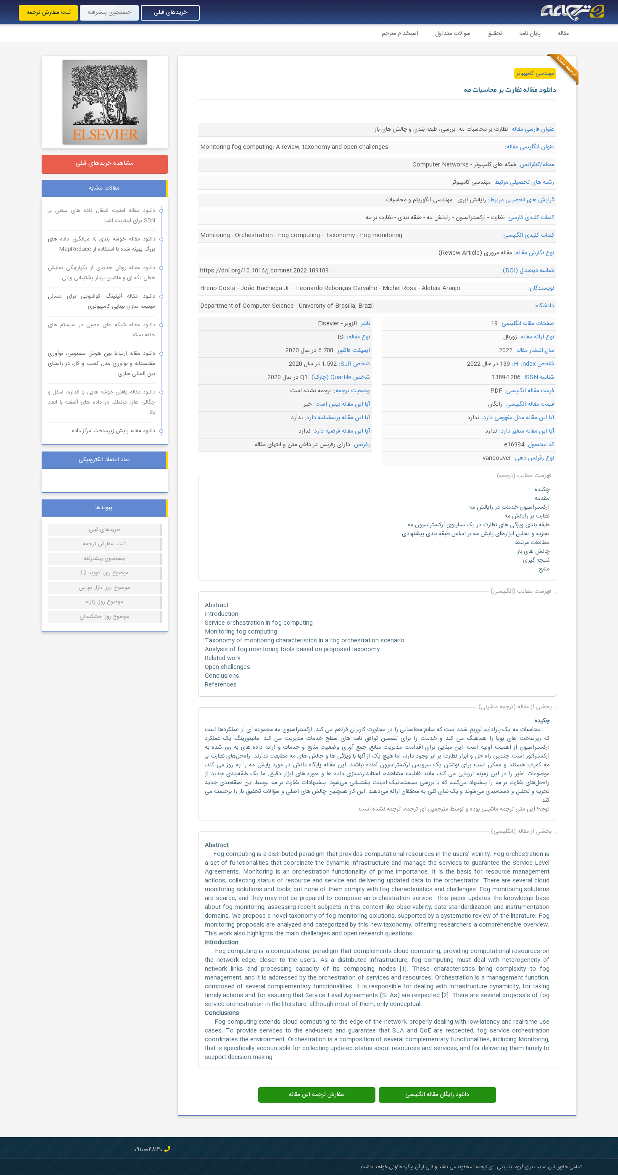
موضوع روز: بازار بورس (104, 587)
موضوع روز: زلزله (104, 602)
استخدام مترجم (400, 34)
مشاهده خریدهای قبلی (105, 163)
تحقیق (494, 34)
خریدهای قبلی (170, 13)
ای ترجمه (415, 809)
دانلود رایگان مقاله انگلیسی (437, 1095)
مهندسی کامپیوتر (535, 73)
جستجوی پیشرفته (109, 13)
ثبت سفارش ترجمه (48, 13)
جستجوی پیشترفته (104, 558)
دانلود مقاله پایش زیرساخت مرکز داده (113, 431)
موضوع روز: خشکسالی (104, 616)
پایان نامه (530, 34)
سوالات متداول (452, 34)
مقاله (563, 34)
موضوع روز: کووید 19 (104, 573)
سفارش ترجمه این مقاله (317, 1095)
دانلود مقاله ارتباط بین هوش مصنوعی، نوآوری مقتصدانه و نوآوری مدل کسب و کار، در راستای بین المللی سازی (101, 363)
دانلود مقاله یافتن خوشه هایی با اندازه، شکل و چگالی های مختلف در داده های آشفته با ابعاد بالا (101, 402)
